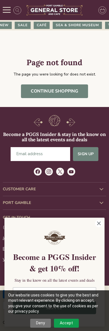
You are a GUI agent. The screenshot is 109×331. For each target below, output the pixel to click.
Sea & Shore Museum (76, 25)
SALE (22, 25)
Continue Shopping (55, 91)
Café (41, 25)
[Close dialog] (99, 223)
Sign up (86, 154)
